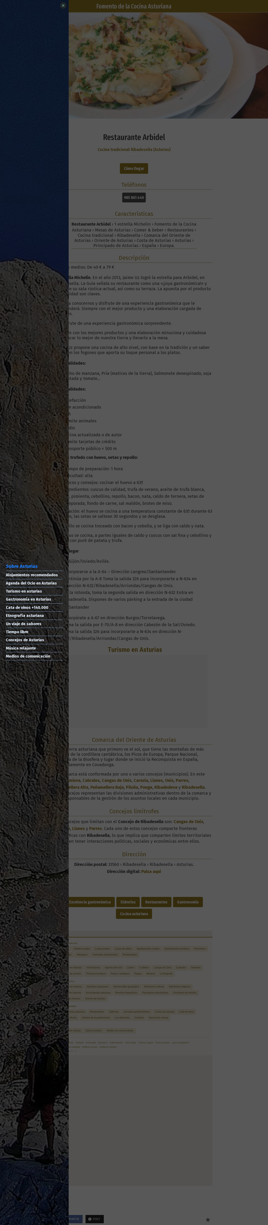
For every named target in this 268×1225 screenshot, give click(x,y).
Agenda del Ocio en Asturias (31, 583)
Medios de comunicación (28, 656)
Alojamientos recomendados (32, 575)
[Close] (63, 5)
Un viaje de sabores (23, 623)
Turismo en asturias (24, 591)
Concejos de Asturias (25, 640)
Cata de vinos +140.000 (27, 607)
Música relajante (21, 648)
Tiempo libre (17, 631)
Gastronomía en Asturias (28, 599)
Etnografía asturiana (25, 615)
